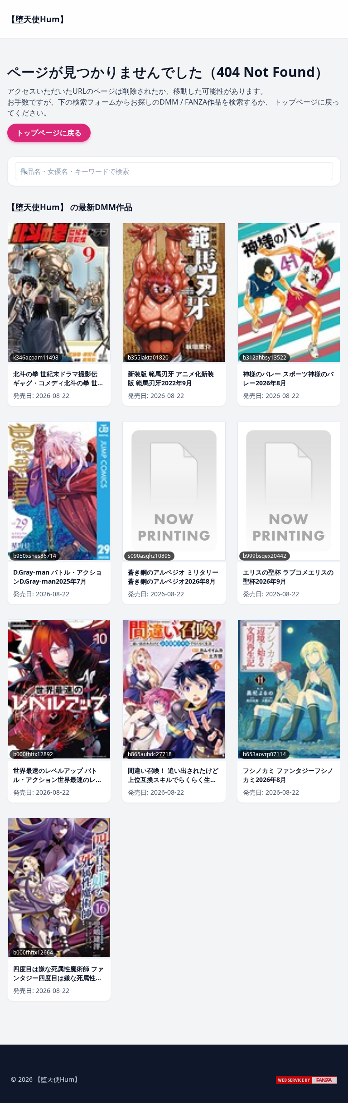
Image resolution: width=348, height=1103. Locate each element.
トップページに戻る (49, 133)
